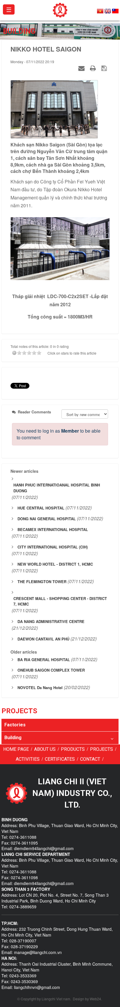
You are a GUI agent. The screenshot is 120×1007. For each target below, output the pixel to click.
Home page (16, 749)
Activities (28, 759)
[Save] (104, 68)
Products (73, 749)
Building (13, 737)
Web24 (95, 998)
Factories (15, 725)
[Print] (93, 68)
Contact (90, 759)
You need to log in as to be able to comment (58, 434)
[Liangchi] (60, 9)
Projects (101, 749)
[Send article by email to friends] (82, 68)
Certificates (60, 759)
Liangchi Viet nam (56, 998)
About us (45, 749)
